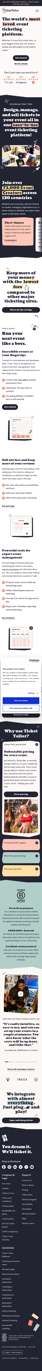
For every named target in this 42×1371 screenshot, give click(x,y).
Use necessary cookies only (21, 708)
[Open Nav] (37, 11)
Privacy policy (8, 1206)
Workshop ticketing (10, 1315)
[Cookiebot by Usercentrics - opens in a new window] (29, 660)
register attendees (10, 569)
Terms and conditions (7, 1200)
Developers (27, 1209)
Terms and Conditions (9, 1358)
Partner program (29, 1199)
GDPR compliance (10, 1231)
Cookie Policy (34, 1358)
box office (23, 380)
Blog (24, 1218)
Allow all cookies (21, 701)
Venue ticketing (9, 1311)
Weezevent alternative (7, 1304)
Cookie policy (8, 1218)
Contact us (27, 1180)
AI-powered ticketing (7, 1327)
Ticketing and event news (11, 1263)
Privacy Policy (23, 1358)
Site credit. (31, 1347)
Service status (28, 1223)
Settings (31, 693)
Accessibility (27, 1204)
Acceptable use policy (8, 1212)
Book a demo (28, 1185)
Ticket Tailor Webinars (7, 1255)
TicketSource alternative (8, 1296)
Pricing (25, 1190)
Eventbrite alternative (7, 1280)
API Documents (29, 1213)
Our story (6, 1183)
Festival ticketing (9, 1320)
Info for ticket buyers (8, 1225)
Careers (5, 1188)
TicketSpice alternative (7, 1288)
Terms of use (8, 1193)
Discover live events (10, 1274)
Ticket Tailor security (7, 1238)
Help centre (27, 1194)
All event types (8, 1269)
